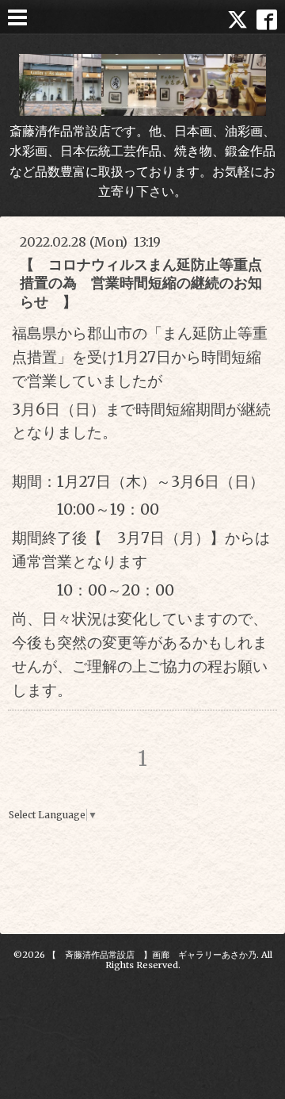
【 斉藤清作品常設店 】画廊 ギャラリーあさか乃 (152, 954)
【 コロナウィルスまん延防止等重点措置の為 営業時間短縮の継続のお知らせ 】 (141, 283)
